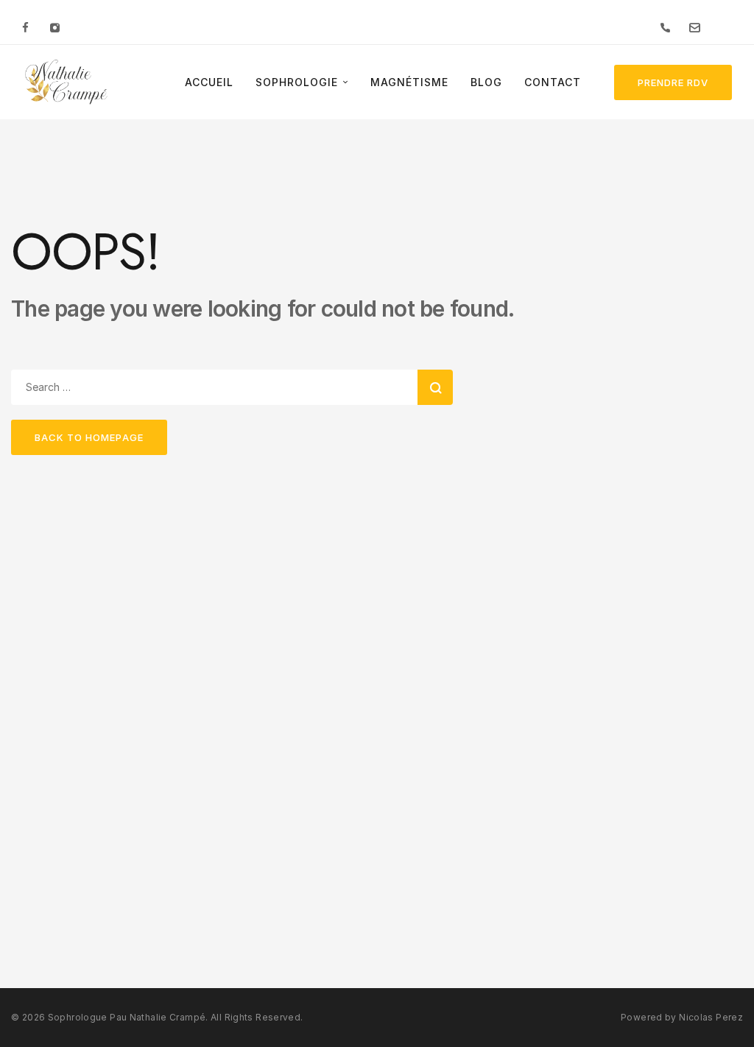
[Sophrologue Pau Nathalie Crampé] (66, 82)
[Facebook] (25, 27)
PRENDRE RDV (673, 82)
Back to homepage (89, 437)
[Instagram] (55, 27)
